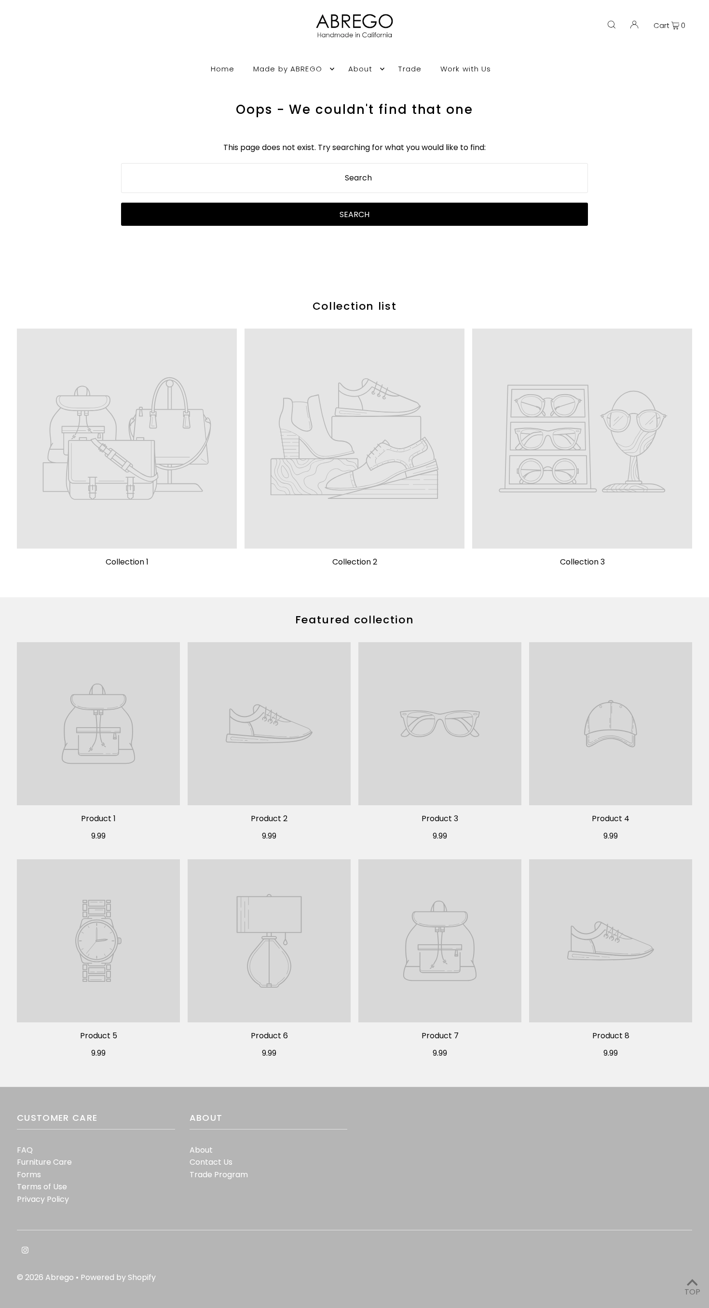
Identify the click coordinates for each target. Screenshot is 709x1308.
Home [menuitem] (223, 69)
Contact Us (211, 1162)
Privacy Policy (43, 1199)
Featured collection (354, 619)
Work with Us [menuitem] (465, 69)
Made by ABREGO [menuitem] (287, 69)
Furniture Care (44, 1162)
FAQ (25, 1150)
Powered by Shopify (118, 1277)
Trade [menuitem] (410, 69)
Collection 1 (127, 561)
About (201, 1150)
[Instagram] (25, 1251)
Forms (29, 1174)
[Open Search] (611, 24)
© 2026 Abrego (46, 1277)
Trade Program (219, 1174)
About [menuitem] (360, 69)
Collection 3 (582, 561)
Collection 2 (354, 561)
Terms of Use (42, 1186)
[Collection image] (127, 439)
